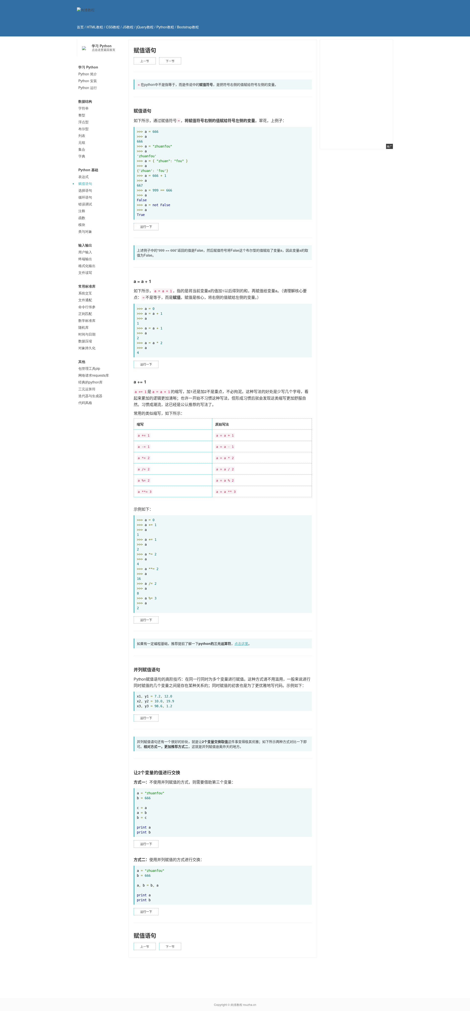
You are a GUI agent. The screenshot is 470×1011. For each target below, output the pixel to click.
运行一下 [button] (146, 227)
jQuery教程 (144, 26)
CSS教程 (113, 26)
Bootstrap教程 (188, 26)
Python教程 (165, 26)
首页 (80, 26)
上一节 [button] (144, 61)
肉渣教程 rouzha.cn (243, 1004)
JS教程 (128, 26)
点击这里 (241, 643)
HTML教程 (95, 26)
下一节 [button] (170, 61)
